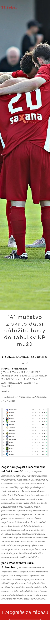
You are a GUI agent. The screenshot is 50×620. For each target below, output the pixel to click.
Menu (46, 7)
